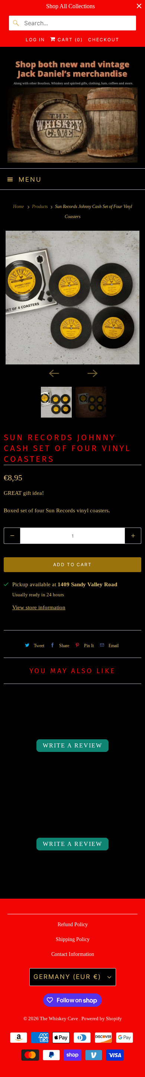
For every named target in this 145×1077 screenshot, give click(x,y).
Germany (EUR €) (68, 976)
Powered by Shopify (101, 1018)
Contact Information (72, 954)
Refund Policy (73, 924)
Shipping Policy (73, 939)
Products (40, 206)
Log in (35, 39)
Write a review (72, 745)
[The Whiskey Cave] (72, 110)
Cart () (69, 39)
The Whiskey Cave (59, 1018)
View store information (38, 607)
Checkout (103, 39)
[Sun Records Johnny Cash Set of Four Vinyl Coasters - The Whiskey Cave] (72, 297)
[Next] (92, 372)
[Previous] (53, 372)
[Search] (16, 23)
